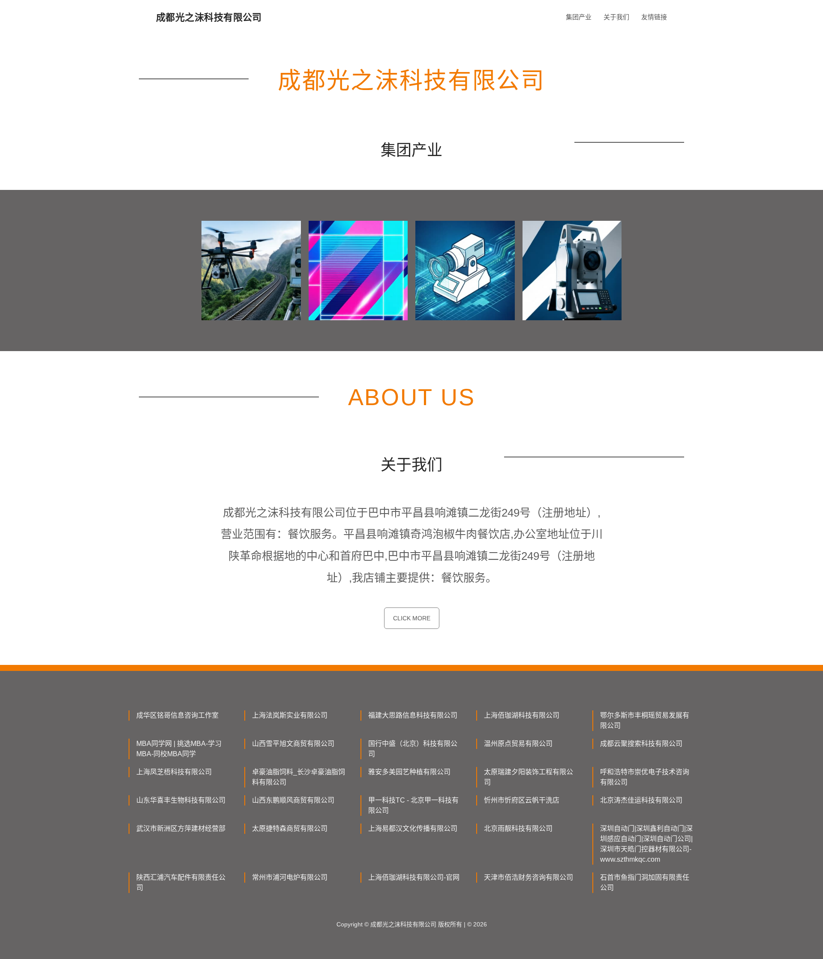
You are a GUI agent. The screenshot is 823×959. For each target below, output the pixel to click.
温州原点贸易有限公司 (518, 743)
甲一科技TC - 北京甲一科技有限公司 (413, 805)
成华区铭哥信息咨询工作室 (177, 715)
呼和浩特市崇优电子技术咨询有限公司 (644, 777)
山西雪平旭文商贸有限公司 (293, 743)
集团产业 (579, 17)
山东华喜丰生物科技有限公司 (180, 800)
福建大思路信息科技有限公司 (412, 715)
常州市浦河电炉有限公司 (289, 877)
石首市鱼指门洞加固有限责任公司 (644, 882)
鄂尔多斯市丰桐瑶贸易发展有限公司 (644, 720)
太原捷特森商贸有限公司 (289, 828)
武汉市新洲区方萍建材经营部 (180, 828)
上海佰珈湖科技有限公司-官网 (414, 877)
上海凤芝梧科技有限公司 (174, 772)
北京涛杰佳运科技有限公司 (641, 800)
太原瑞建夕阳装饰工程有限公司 (528, 777)
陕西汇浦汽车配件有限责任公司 (180, 882)
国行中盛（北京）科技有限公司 (412, 749)
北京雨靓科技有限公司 (518, 828)
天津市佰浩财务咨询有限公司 (528, 877)
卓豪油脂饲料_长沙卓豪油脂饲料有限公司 (298, 777)
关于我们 (616, 17)
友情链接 (654, 17)
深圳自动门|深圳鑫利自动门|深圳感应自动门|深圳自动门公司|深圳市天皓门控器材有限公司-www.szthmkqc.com (646, 844)
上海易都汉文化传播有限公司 (412, 828)
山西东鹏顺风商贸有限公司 (293, 800)
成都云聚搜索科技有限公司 (641, 743)
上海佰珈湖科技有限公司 (521, 715)
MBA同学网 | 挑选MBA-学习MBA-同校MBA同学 (179, 749)
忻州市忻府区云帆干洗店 (521, 800)
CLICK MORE (411, 618)
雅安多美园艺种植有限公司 (409, 772)
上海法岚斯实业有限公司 (289, 715)
